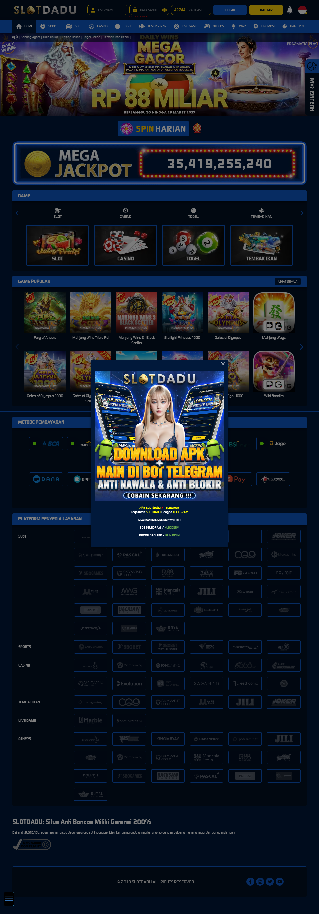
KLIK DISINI (172, 527)
